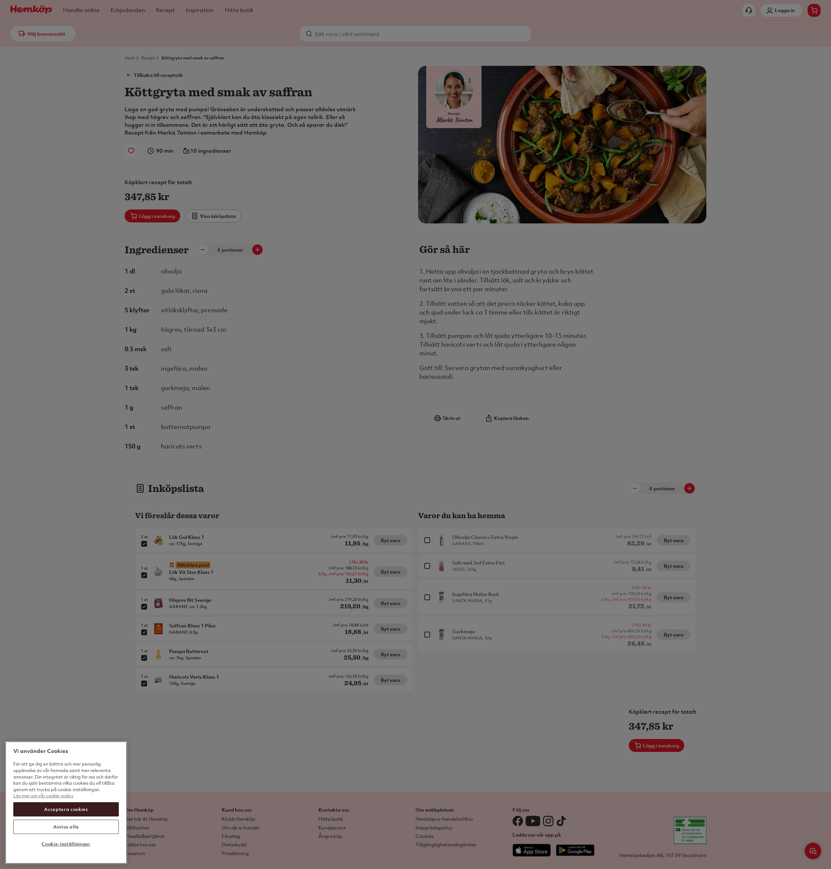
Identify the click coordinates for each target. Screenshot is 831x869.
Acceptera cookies (66, 809)
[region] (66, 802)
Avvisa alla (66, 827)
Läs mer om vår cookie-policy (43, 795)
